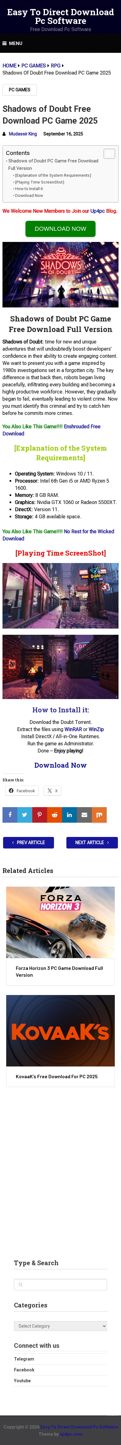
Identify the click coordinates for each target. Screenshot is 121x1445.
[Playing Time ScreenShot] (39, 182)
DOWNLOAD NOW (60, 228)
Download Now (29, 195)
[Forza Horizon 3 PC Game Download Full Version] (60, 922)
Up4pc (97, 211)
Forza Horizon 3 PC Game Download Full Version (59, 971)
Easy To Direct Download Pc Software (60, 16)
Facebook (24, 1369)
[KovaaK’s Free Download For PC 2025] (60, 1030)
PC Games (19, 89)
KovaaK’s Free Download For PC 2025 (57, 1076)
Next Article (90, 842)
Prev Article (30, 842)
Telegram (24, 1358)
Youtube (22, 1380)
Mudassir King (23, 133)
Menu (15, 43)
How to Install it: (29, 188)
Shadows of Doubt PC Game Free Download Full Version (53, 164)
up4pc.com (71, 1434)
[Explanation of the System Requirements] (53, 175)
